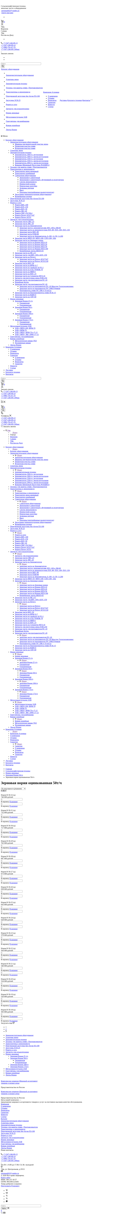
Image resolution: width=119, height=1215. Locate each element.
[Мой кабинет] (2, 25)
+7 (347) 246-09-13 (10, 43)
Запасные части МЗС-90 (29, 232)
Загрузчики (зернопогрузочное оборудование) (33, 194)
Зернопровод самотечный (30, 178)
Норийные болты (22, 282)
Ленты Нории (11, 130)
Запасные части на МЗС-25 (25, 274)
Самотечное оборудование (25, 176)
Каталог (4, 1119)
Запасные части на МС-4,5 (25, 253)
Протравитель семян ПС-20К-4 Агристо (35, 291)
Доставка (63, 100)
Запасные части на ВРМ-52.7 (26, 265)
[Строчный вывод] (4, 791)
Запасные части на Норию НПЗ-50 (33, 247)
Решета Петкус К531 (23, 217)
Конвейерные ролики (23, 196)
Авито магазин (7, 13)
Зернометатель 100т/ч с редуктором (29, 155)
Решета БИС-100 (21, 205)
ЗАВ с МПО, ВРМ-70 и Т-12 (26, 332)
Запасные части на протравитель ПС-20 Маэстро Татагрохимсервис (47, 286)
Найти (4, 1208)
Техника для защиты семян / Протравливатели (24, 88)
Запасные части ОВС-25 (24, 222)
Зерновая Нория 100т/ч (24, 314)
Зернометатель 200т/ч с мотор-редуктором (31, 163)
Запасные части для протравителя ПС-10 (31, 280)
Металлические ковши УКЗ (26, 341)
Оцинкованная (25, 305)
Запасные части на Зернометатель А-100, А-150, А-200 (41, 236)
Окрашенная (25, 303)
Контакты (86, 100)
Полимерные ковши (23, 343)
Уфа (11, 441)
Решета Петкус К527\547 (25, 215)
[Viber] (7, 1196)
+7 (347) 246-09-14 (8, 45)
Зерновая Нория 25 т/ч (24, 301)
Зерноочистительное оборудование (20, 75)
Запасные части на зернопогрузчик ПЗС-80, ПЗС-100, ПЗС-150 (45, 230)
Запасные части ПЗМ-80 (29, 234)
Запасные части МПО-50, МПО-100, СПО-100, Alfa (35, 238)
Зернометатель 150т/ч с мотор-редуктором (31, 161)
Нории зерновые (12, 113)
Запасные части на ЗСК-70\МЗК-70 (29, 270)
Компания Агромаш (51, 92)
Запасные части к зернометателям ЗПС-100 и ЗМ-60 (40, 228)
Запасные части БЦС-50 (24, 263)
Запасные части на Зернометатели (28, 226)
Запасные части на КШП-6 (25, 295)
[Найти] (3, 66)
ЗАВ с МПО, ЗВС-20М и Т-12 (27, 334)
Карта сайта (5, 1178)
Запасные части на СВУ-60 (25, 297)
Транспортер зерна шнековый (26, 171)
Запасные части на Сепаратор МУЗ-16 (30, 276)
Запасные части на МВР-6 (25, 272)
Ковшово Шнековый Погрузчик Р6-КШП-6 (32, 165)
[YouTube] (7, 1193)
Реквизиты (52, 100)
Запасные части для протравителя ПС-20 (31, 284)
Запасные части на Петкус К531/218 (34, 261)
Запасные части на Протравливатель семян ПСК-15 (35, 293)
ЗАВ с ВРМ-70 (21, 330)
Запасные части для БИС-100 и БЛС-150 (31, 255)
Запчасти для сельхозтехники (17, 109)
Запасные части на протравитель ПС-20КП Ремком (40, 288)
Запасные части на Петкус (25, 257)
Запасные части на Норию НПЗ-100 (34, 249)
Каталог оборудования (10, 69)
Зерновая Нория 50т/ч (23, 307)
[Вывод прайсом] (5, 791)
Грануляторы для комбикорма (17, 121)
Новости (51, 105)
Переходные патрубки (28, 186)
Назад (15, 433)
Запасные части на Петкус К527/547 (34, 259)
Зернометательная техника (16, 84)
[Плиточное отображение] (2, 791)
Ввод (22, 190)
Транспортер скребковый (25, 173)
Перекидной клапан (27, 184)
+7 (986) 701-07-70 (8, 47)
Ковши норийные (13, 125)
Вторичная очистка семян (25, 148)
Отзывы (51, 98)
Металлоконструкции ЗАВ (16, 117)
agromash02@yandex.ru (10, 11)
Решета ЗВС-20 (21, 211)
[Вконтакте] (7, 1191)
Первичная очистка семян (25, 146)
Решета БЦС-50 (21, 209)
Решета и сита (11, 105)
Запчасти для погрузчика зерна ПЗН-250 (31, 278)
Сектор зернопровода (28, 182)
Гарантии (51, 102)
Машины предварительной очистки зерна (31, 144)
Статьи (50, 107)
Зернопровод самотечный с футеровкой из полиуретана (42, 180)
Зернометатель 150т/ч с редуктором (29, 159)
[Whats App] (7, 1202)
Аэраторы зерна (12, 79)
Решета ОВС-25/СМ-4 (23, 213)
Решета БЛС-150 (21, 207)
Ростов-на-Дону (16, 443)
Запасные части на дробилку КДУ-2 (29, 268)
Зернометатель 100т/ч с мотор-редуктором (31, 157)
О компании (53, 96)
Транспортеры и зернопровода (18, 92)
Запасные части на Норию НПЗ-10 (33, 242)
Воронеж (13, 437)
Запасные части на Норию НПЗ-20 (33, 245)
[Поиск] (3, 410)
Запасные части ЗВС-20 (24, 224)
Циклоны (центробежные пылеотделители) (37, 192)
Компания (5, 1104)
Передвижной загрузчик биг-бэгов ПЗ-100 (23, 96)
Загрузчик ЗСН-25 (13, 100)
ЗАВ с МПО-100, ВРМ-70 (25, 328)
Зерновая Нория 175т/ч (24, 320)
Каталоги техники (74, 100)
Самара (13, 439)
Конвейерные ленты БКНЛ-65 (32, 251)
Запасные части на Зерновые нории (29, 240)
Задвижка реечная (27, 188)
